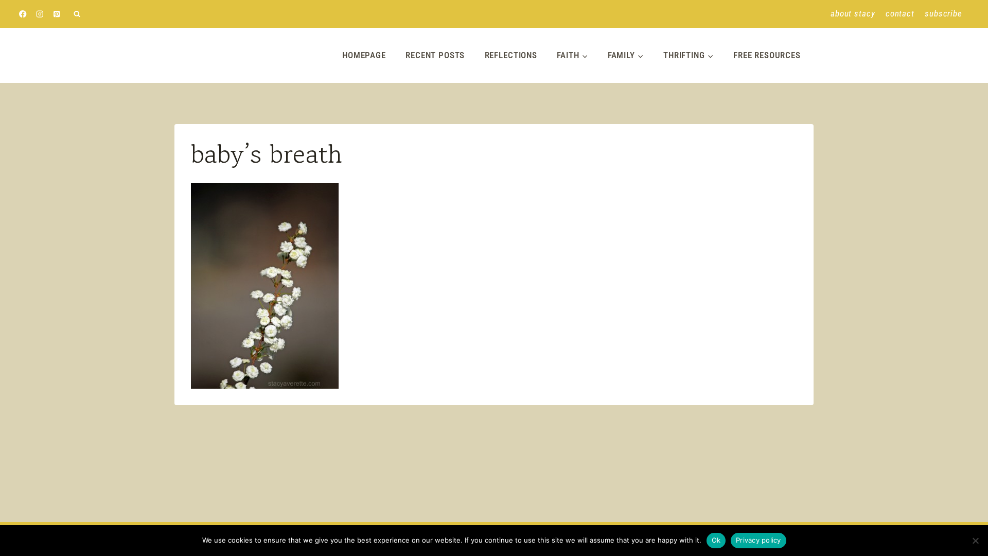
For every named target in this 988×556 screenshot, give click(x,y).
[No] (975, 540)
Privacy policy (758, 540)
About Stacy (853, 13)
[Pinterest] (56, 14)
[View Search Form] (76, 14)
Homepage (364, 55)
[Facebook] (22, 14)
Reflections (511, 55)
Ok (716, 540)
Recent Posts (435, 55)
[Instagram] (39, 14)
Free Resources (767, 55)
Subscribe (943, 13)
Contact (900, 13)
